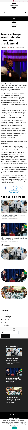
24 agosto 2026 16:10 (21, 1)
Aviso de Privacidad (14, 418)
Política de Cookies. (14, 415)
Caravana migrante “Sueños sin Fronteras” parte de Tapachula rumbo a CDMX (13, 400)
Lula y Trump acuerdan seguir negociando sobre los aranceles (13, 379)
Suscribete (5, 336)
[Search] (26, 13)
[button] (14, 18)
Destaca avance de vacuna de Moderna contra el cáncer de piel (13, 216)
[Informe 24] (14, 6)
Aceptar (14, 427)
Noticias (4, 47)
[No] (25, 424)
